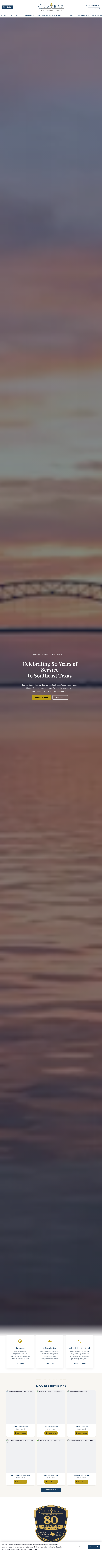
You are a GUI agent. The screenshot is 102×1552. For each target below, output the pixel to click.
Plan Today (7, 7)
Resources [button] (82, 15)
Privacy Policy (31, 1549)
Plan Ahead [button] (27, 15)
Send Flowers (20, 1433)
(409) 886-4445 (93, 5)
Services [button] (14, 15)
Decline (82, 1547)
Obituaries (70, 15)
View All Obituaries (51, 1490)
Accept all (94, 1547)
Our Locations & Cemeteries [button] (49, 15)
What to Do (50, 1363)
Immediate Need (41, 697)
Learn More (20, 1363)
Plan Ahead (60, 697)
